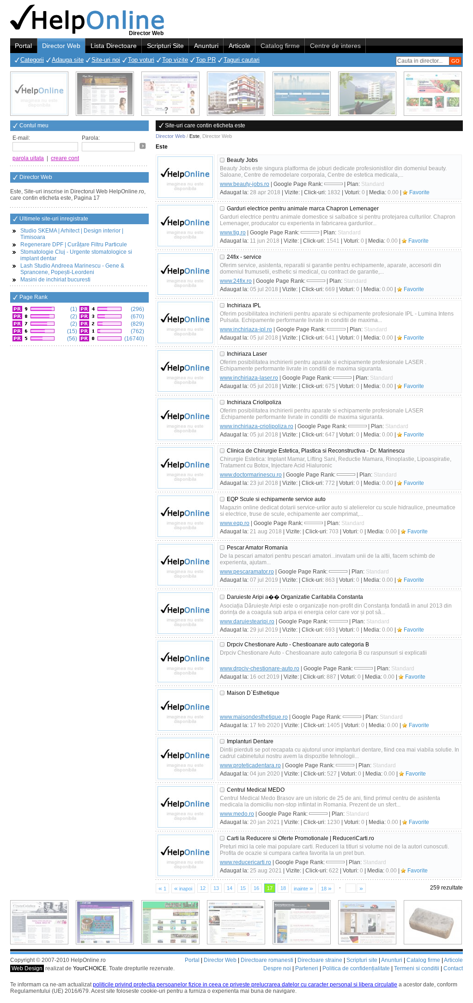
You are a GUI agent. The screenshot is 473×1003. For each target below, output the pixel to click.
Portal (23, 45)
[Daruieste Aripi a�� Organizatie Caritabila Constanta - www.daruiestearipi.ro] (185, 613)
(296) (136, 309)
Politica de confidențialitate (356, 968)
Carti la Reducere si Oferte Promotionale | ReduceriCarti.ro (300, 838)
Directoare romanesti (267, 960)
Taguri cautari (242, 59)
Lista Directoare (114, 45)
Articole (239, 45)
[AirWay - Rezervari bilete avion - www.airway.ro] (302, 94)
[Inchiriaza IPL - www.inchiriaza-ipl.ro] (185, 322)
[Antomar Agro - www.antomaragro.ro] (433, 94)
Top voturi (141, 59)
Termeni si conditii (416, 968)
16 (256, 888)
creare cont (65, 158)
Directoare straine (319, 960)
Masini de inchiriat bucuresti (55, 279)
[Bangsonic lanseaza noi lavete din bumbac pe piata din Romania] (39, 94)
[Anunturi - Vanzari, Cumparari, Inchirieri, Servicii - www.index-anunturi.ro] (236, 922)
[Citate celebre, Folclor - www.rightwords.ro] (105, 94)
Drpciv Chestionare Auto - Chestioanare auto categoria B (298, 644)
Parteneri (306, 968)
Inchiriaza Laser (247, 354)
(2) (73, 316)
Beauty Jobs (242, 160)
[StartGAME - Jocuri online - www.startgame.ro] (105, 922)
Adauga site (68, 59)
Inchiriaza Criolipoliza (254, 402)
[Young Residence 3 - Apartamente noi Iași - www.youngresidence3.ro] (367, 94)
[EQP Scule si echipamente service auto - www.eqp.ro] (185, 516)
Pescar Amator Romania (257, 547)
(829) (136, 324)
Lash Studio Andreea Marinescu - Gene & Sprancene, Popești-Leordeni (72, 269)
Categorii (32, 59)
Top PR (206, 59)
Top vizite (175, 59)
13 (216, 888)
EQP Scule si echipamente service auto (276, 499)
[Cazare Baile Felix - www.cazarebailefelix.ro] (170, 922)
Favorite (419, 192)
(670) (136, 316)
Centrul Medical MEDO (256, 790)
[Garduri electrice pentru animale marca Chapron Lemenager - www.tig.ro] (185, 225)
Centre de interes (335, 45)
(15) (71, 331)
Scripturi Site (165, 45)
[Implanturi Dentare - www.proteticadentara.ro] (185, 758)
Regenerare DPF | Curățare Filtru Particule (73, 244)
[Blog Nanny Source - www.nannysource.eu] (302, 922)
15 (243, 888)
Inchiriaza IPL (244, 305)
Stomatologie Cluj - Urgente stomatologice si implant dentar (76, 255)
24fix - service (244, 257)
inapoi (183, 888)
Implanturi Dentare (250, 741)
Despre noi (277, 968)
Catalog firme (280, 45)
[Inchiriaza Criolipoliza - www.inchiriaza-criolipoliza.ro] (185, 419)
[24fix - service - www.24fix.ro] (185, 274)
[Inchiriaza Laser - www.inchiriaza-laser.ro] (185, 371)
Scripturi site (361, 960)
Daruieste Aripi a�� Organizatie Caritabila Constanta (295, 597)
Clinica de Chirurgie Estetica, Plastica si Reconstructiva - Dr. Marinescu (316, 451)
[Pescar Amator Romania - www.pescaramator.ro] (185, 564)
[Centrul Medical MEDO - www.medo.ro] (185, 807)
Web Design (27, 968)
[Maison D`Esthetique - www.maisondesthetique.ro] (185, 710)
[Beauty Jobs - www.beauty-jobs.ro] (185, 177)
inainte (303, 888)
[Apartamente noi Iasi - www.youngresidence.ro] (236, 94)
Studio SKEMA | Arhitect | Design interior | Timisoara (71, 233)
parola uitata (28, 158)
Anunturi (206, 45)
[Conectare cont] (142, 146)
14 (229, 888)
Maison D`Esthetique (253, 693)
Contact (453, 968)
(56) (71, 338)
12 (203, 888)
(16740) (133, 338)
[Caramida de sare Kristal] (433, 922)
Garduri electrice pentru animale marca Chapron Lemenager (303, 208)
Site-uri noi (105, 59)
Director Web (61, 45)
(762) (136, 331)
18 (283, 888)
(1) (73, 309)
